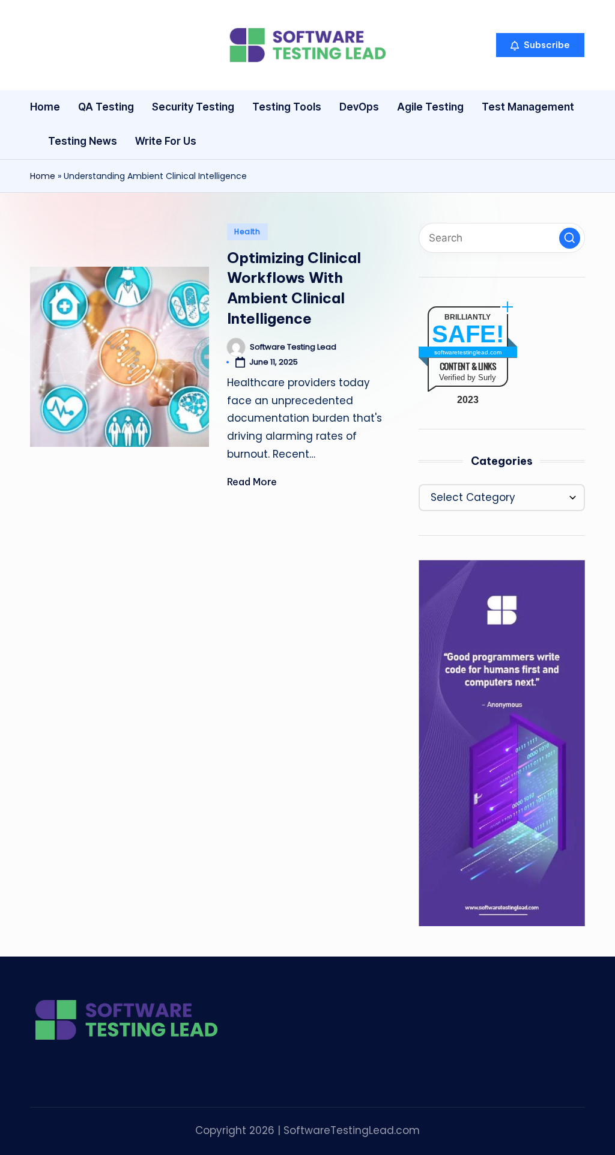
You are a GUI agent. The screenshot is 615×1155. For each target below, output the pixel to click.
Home (42, 176)
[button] (540, 45)
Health (247, 231)
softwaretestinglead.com (467, 352)
